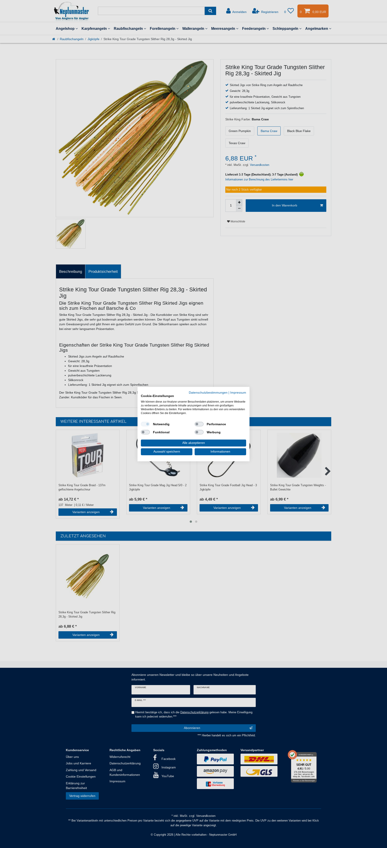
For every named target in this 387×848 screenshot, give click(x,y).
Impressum (238, 392)
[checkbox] (145, 424)
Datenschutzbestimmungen (208, 392)
